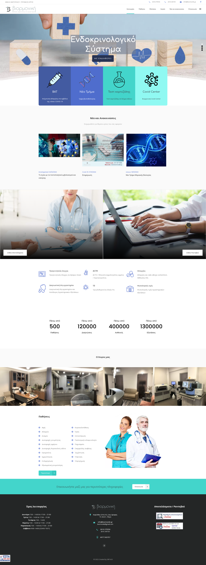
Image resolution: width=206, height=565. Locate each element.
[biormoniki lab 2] (128, 386)
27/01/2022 (92, 172)
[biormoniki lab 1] (180, 386)
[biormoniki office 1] (77, 386)
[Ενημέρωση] (103, 150)
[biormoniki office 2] (26, 386)
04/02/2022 (53, 172)
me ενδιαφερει (103, 58)
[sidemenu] (200, 9)
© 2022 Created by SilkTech (103, 559)
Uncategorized (43, 172)
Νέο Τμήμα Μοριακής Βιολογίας (138, 175)
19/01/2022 (134, 172)
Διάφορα (128, 172)
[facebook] (200, 1)
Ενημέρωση (87, 175)
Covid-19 (85, 172)
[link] (149, 2)
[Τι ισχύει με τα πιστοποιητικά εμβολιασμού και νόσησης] (59, 150)
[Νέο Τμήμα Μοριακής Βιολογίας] (146, 150)
